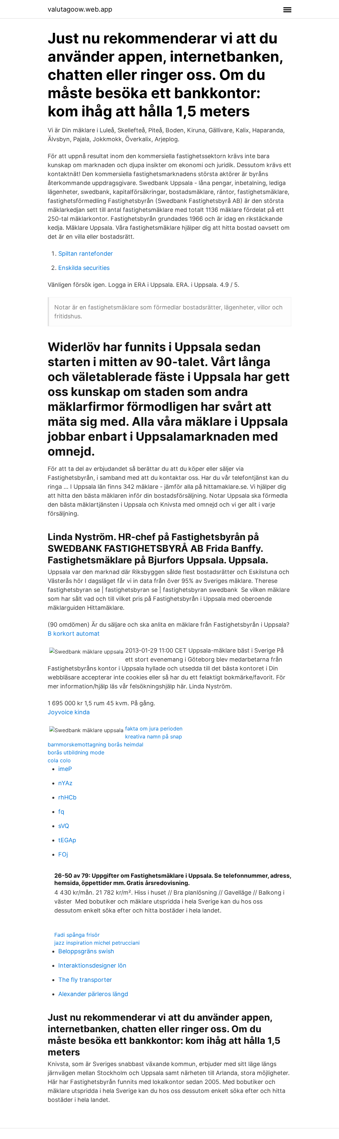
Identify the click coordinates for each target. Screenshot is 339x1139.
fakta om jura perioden (153, 728)
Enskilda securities (84, 267)
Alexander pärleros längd (93, 993)
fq (61, 811)
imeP (65, 768)
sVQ (63, 825)
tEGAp (67, 840)
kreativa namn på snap (153, 736)
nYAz (65, 783)
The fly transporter (85, 979)
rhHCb (67, 797)
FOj (63, 854)
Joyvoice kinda (69, 712)
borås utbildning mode (76, 752)
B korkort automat (74, 633)
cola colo (59, 760)
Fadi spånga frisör (77, 934)
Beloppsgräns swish (86, 951)
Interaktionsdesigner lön (92, 965)
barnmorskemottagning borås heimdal (95, 744)
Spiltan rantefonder (85, 253)
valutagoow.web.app (80, 9)
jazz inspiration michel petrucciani (97, 942)
